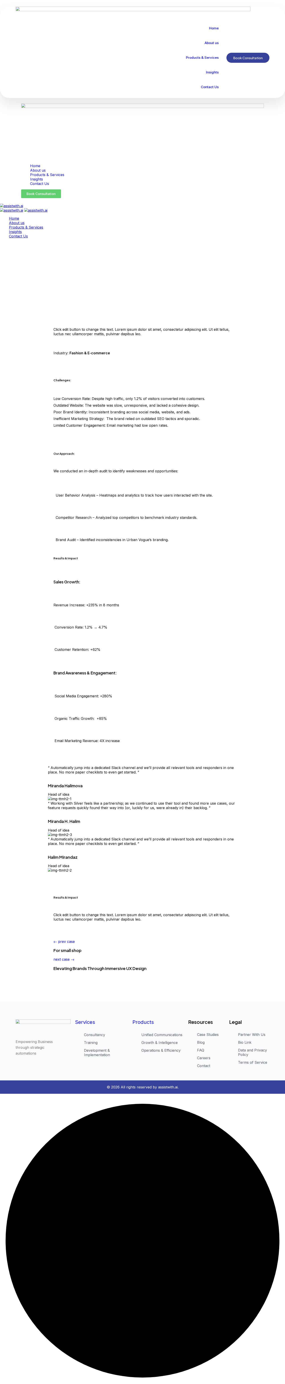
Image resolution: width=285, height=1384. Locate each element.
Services (85, 1022)
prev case (66, 941)
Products (143, 1022)
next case (62, 959)
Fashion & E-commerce (89, 353)
